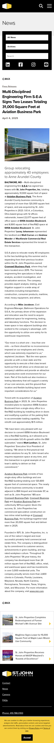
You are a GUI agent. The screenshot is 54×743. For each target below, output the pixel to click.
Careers (6, 694)
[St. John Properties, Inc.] (18, 6)
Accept (27, 737)
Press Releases (9, 86)
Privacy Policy (34, 728)
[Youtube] (46, 65)
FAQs (5, 700)
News (5, 688)
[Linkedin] (8, 65)
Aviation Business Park (19, 196)
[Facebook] (21, 65)
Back (6, 78)
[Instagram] (33, 65)
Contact (6, 683)
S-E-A (25, 186)
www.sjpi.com (37, 591)
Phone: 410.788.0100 (12, 713)
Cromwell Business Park (17, 266)
